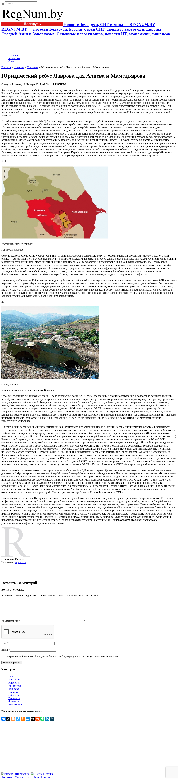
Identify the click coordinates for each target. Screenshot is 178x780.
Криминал (14, 685)
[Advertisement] (42, 45)
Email (4, 649)
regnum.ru (20, 562)
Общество (14, 695)
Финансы (14, 701)
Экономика (15, 704)
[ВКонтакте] (3, 719)
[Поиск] (2, 4)
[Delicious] (18, 719)
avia (10, 676)
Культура (13, 688)
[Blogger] (13, 719)
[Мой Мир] (28, 719)
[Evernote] (42, 719)
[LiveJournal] (52, 719)
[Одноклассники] (23, 719)
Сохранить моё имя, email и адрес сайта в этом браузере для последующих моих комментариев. (62, 656)
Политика (32, 67)
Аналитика (15, 679)
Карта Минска (41, 776)
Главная (13, 55)
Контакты (14, 58)
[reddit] (37, 719)
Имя (3, 643)
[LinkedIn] (47, 719)
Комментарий (10, 620)
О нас (11, 61)
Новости (19, 67)
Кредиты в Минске (12, 776)
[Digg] (33, 719)
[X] (8, 719)
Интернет (14, 682)
